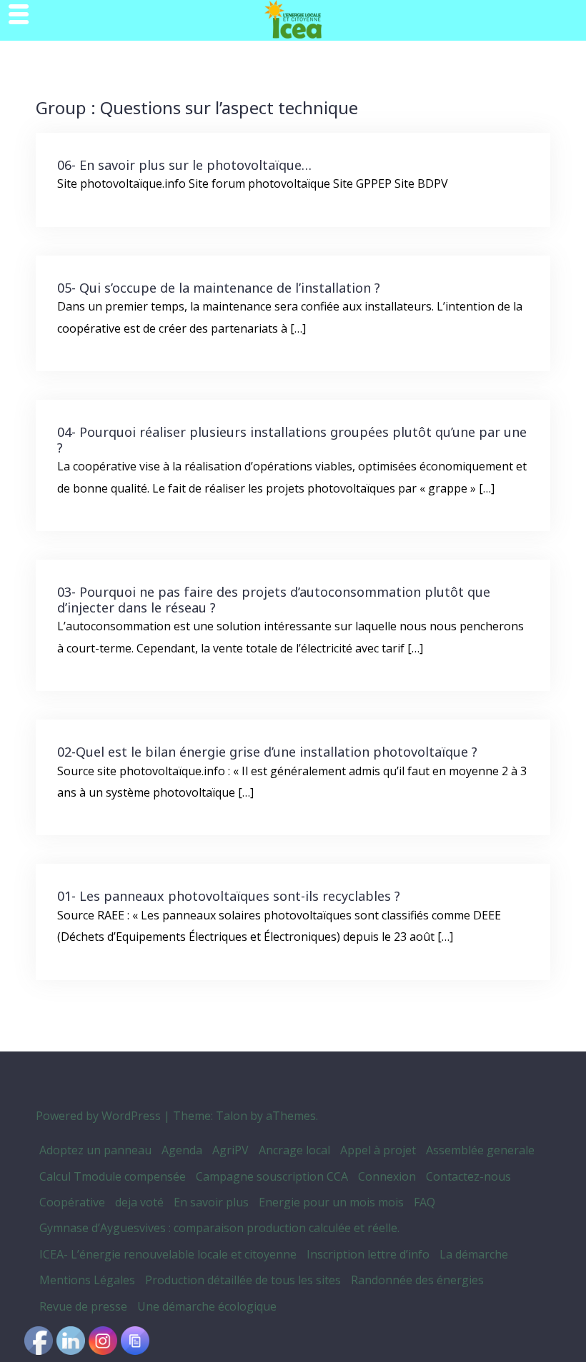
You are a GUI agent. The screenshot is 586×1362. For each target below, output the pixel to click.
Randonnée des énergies (417, 1280)
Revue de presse (83, 1306)
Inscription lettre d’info (368, 1254)
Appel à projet (378, 1150)
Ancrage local (294, 1150)
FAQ (424, 1202)
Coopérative (72, 1202)
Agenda (182, 1150)
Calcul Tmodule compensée (112, 1176)
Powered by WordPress (98, 1116)
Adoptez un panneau (95, 1150)
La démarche (474, 1254)
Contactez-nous (468, 1176)
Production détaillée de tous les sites (243, 1280)
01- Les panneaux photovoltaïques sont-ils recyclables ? (228, 895)
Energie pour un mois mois (331, 1202)
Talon (231, 1116)
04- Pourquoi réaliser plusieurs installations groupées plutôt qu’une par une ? (292, 439)
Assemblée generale (480, 1150)
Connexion (387, 1176)
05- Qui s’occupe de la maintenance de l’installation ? (218, 287)
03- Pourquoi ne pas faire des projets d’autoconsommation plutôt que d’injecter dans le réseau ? (273, 599)
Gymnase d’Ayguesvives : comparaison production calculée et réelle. (219, 1228)
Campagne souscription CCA (272, 1176)
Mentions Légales (87, 1280)
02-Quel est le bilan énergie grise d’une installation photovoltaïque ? (267, 751)
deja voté (139, 1202)
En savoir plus (211, 1202)
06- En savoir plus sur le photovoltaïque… (184, 164)
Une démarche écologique (207, 1306)
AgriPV (230, 1150)
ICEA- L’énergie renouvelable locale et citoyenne (168, 1254)
